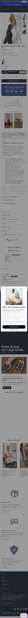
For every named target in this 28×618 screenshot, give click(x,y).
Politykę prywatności (19, 321)
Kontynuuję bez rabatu (14, 329)
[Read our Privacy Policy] (25, 324)
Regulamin (11, 321)
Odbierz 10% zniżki (14, 326)
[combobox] (6, 318)
